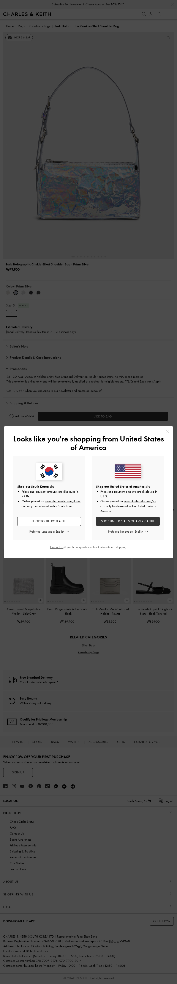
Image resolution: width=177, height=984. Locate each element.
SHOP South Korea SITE (49, 521)
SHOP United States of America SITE (128, 521)
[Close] (167, 431)
